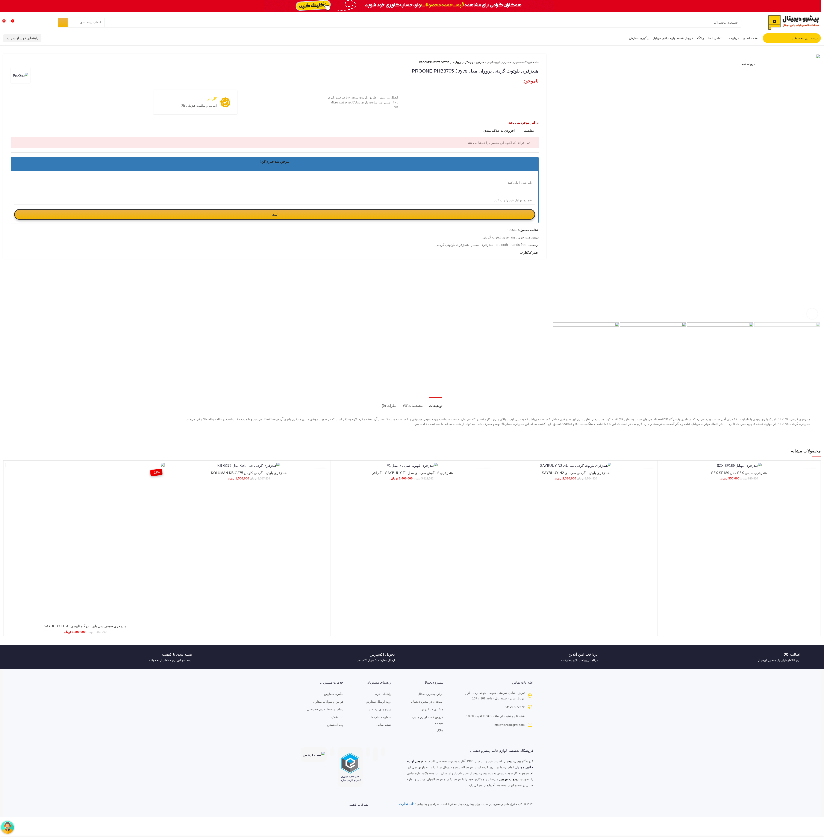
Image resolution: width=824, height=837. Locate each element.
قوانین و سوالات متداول (328, 701)
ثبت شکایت (336, 717)
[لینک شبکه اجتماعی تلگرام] (501, 252)
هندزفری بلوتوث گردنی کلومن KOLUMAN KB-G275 (248, 473)
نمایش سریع (8, 479)
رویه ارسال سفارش (378, 701)
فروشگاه (527, 62)
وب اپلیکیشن (335, 724)
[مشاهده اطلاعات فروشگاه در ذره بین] (314, 754)
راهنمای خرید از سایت (22, 38)
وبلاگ (439, 730)
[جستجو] (63, 22)
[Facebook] (334, 805)
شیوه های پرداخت (380, 709)
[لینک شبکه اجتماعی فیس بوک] (516, 252)
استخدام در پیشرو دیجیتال (427, 701)
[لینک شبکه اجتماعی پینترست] (511, 252)
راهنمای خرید (383, 694)
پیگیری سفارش (333, 694)
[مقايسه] (8, 470)
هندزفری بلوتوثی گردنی (452, 245)
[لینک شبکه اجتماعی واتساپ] (506, 252)
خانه (537, 62)
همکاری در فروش (432, 709)
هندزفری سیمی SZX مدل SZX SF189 (739, 473)
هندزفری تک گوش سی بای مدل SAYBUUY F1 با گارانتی (412, 473)
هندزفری (516, 62)
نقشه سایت (383, 724)
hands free (518, 245)
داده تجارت (406, 804)
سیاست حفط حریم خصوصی (325, 709)
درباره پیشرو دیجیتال (430, 694)
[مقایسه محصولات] (22, 22)
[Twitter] (326, 805)
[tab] (435, 403)
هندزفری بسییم (482, 245)
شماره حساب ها (381, 717)
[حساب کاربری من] (30, 22)
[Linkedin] (317, 805)
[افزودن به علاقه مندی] (8, 489)
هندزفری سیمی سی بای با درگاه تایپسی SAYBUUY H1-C (85, 626)
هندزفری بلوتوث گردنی (498, 62)
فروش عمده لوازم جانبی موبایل (427, 719)
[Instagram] (343, 805)
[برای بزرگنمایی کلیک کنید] (812, 313)
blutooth (502, 245)
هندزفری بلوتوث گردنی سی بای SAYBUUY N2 (575, 473)
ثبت (274, 214)
